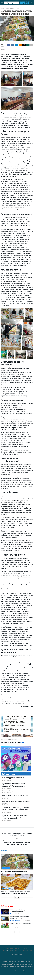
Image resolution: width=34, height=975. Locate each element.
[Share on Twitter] (24, 45)
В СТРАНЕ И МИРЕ (8, 948)
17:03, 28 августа (7, 792)
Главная (2, 8)
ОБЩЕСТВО (17, 948)
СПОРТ (10, 950)
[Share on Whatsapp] (27, 45)
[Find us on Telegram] (17, 971)
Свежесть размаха (14, 8)
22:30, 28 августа (7, 780)
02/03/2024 (3, 49)
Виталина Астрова (15, 920)
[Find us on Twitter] (15, 971)
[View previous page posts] (15, 897)
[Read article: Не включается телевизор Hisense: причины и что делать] (5, 918)
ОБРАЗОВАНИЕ (5, 867)
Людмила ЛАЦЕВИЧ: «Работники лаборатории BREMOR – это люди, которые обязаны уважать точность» (15, 809)
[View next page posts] (18, 897)
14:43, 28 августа (7, 812)
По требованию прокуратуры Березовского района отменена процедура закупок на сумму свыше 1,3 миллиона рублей (15, 816)
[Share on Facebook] (8, 45)
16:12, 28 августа (7, 798)
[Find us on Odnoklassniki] (13, 971)
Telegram (22, 742)
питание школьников (10, 739)
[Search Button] (32, 2)
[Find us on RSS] (24, 971)
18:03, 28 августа (7, 788)
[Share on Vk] (12, 45)
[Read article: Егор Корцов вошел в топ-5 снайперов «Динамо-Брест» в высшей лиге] (5, 925)
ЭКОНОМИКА (25, 948)
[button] (11, 78)
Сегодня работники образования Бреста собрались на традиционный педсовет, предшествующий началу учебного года (13, 784)
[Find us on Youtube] (22, 971)
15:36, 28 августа (7, 804)
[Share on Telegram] (16, 45)
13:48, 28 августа (7, 820)
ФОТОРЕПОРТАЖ (27, 950)
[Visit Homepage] (16, 2)
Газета (7, 8)
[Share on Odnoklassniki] (20, 45)
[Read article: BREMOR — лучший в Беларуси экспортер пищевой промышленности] (5, 912)
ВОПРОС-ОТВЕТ (18, 950)
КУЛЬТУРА (4, 950)
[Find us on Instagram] (19, 971)
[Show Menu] (2, 2)
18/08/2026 (27, 920)
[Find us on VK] (11, 971)
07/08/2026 (19, 913)
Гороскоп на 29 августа (8, 791)
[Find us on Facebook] (9, 971)
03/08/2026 (19, 927)
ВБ (10, 913)
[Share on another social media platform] (31, 45)
